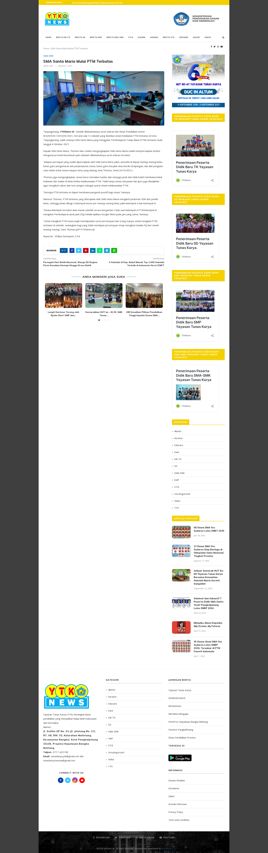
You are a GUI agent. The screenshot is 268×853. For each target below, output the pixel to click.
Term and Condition (178, 819)
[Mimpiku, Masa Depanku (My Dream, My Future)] (181, 627)
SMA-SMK (48, 56)
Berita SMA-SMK (115, 37)
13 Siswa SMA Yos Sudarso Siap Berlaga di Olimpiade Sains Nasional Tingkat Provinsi (208, 551)
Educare (183, 37)
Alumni (141, 37)
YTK (176, 507)
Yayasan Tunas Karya (179, 690)
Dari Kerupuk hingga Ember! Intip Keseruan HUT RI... (97, 3)
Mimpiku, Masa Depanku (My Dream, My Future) (208, 624)
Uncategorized (182, 493)
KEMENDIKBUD (176, 698)
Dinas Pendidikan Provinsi (182, 737)
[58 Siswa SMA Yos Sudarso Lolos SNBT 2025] (181, 532)
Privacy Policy (175, 812)
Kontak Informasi (177, 804)
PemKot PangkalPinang (180, 729)
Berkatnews (174, 705)
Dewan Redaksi (176, 780)
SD (175, 466)
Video (177, 500)
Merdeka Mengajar (178, 713)
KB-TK (177, 459)
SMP (176, 479)
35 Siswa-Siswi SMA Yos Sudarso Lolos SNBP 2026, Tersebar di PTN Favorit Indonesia (208, 646)
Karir (208, 37)
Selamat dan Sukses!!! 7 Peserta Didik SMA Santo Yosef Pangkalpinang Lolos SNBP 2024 (208, 603)
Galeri (196, 37)
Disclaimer (173, 788)
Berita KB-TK (63, 37)
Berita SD (80, 37)
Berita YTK (169, 37)
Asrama (154, 37)
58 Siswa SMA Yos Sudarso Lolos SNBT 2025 (209, 529)
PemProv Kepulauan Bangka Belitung (188, 721)
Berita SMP (96, 37)
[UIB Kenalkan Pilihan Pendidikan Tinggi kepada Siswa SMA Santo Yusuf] (144, 295)
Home (48, 37)
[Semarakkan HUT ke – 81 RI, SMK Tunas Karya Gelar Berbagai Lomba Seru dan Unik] (104, 295)
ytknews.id (166, 848)
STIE (130, 37)
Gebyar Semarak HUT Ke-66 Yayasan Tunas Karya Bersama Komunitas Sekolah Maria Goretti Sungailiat (209, 577)
